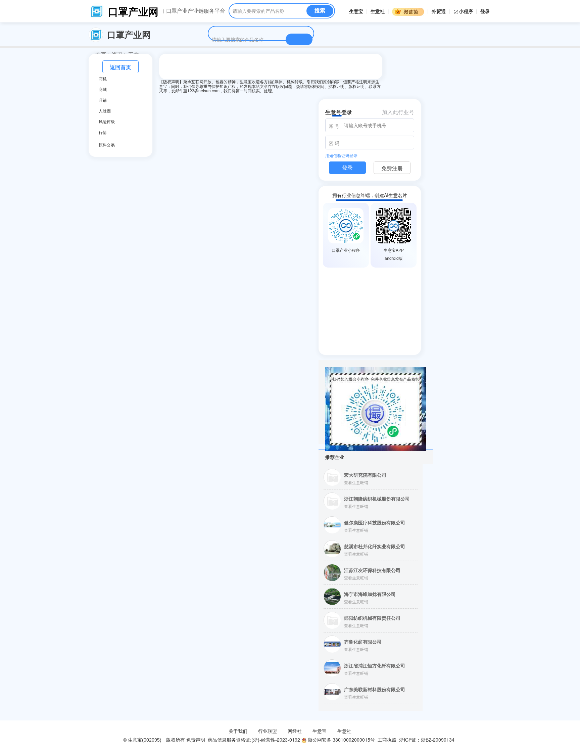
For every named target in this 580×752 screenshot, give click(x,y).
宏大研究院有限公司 (365, 474)
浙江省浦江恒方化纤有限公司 (374, 665)
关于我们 (238, 730)
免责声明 (195, 739)
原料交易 (107, 145)
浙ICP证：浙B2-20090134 (427, 739)
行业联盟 (267, 730)
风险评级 (107, 122)
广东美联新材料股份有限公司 (374, 689)
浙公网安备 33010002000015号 (340, 739)
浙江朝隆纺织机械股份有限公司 (377, 498)
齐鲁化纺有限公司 (363, 641)
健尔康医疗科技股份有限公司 (374, 522)
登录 (485, 11)
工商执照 (387, 739)
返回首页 (120, 67)
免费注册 (392, 168)
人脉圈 (105, 111)
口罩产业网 (133, 11)
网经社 (295, 730)
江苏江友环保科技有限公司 (372, 570)
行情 (103, 132)
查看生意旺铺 (356, 482)
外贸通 (439, 11)
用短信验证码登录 (341, 155)
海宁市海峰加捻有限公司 (370, 594)
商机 (103, 79)
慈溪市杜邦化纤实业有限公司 (374, 546)
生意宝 (356, 11)
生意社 (378, 11)
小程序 (466, 11)
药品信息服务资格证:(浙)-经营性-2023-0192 (253, 739)
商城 (103, 89)
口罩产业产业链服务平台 (195, 10)
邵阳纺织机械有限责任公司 (372, 617)
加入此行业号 (398, 112)
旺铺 (103, 100)
